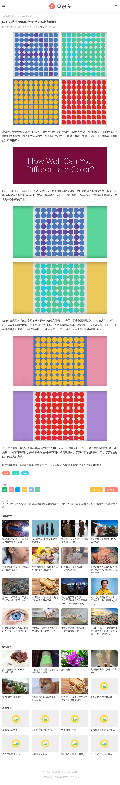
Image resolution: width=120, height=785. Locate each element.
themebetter (69, 776)
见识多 (14, 16)
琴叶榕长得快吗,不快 (42, 729)
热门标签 (46, 771)
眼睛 (16, 473)
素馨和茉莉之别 (10, 729)
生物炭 (75, 771)
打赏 (96, 489)
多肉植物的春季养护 (12, 696)
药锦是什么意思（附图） (73, 754)
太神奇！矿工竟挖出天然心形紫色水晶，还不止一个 (15, 599)
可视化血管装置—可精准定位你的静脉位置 (45, 671)
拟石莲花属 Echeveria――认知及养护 (15, 671)
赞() (111, 489)
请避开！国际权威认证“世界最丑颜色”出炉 (74, 541)
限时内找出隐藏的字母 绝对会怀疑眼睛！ (82, 464)
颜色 (25, 473)
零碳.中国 (66, 771)
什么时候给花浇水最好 (101, 754)
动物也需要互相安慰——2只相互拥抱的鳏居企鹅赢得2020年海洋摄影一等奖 (74, 600)
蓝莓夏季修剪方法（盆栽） (104, 729)
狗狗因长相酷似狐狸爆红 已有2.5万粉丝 (45, 698)
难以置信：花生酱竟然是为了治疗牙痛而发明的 (45, 599)
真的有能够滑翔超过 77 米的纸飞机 (103, 541)
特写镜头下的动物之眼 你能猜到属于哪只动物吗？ (15, 541)
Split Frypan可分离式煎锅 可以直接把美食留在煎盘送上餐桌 (30, 505)
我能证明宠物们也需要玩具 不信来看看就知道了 (74, 629)
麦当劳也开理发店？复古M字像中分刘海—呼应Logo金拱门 (104, 600)
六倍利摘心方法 (69, 729)
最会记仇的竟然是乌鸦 (101, 696)
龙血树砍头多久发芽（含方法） (104, 671)
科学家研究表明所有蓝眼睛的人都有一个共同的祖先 (15, 629)
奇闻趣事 (24, 16)
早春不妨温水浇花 (11, 754)
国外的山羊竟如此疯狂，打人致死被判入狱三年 (74, 568)
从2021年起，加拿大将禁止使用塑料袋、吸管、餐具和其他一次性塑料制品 (104, 630)
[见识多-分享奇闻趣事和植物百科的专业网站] (60, 6)
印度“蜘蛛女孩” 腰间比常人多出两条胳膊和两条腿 (45, 568)
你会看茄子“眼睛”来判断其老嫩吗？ (44, 541)
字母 (6, 473)
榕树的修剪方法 (39, 754)
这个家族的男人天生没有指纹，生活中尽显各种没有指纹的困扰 (104, 569)
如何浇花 (65, 669)
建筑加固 (56, 771)
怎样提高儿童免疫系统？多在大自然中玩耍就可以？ (45, 629)
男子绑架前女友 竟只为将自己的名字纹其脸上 (15, 568)
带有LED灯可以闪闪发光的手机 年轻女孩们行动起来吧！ (90, 503)
